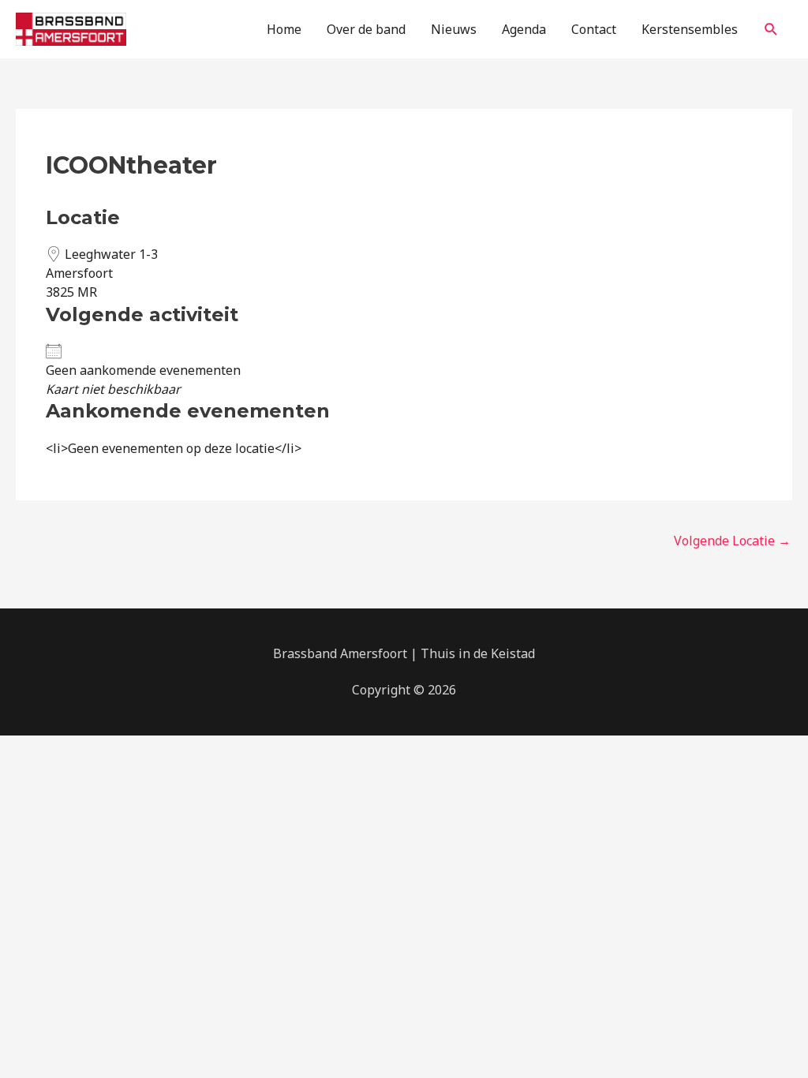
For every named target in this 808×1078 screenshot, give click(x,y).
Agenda (524, 29)
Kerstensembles (690, 29)
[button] (771, 29)
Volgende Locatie (732, 540)
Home (284, 29)
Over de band (366, 29)
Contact (593, 29)
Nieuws (454, 29)
